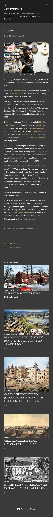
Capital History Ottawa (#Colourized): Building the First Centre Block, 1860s (23, 397)
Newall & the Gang (31, 79)
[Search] (47, 4)
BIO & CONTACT (16, 247)
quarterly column (17, 94)
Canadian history (19, 91)
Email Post (14, 243)
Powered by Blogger (28, 509)
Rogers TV (42, 152)
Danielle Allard (41, 125)
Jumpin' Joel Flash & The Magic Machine (29, 137)
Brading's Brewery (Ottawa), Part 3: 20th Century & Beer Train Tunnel (24, 341)
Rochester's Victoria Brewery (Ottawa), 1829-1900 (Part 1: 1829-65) (26, 486)
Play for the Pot (15, 158)
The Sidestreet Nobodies (34, 128)
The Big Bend (38, 131)
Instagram (31, 219)
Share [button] (6, 243)
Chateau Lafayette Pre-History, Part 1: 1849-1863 (21, 442)
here (17, 195)
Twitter (20, 219)
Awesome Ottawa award (19, 213)
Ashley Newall (13, 9)
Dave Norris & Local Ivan (31, 134)
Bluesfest (30, 108)
